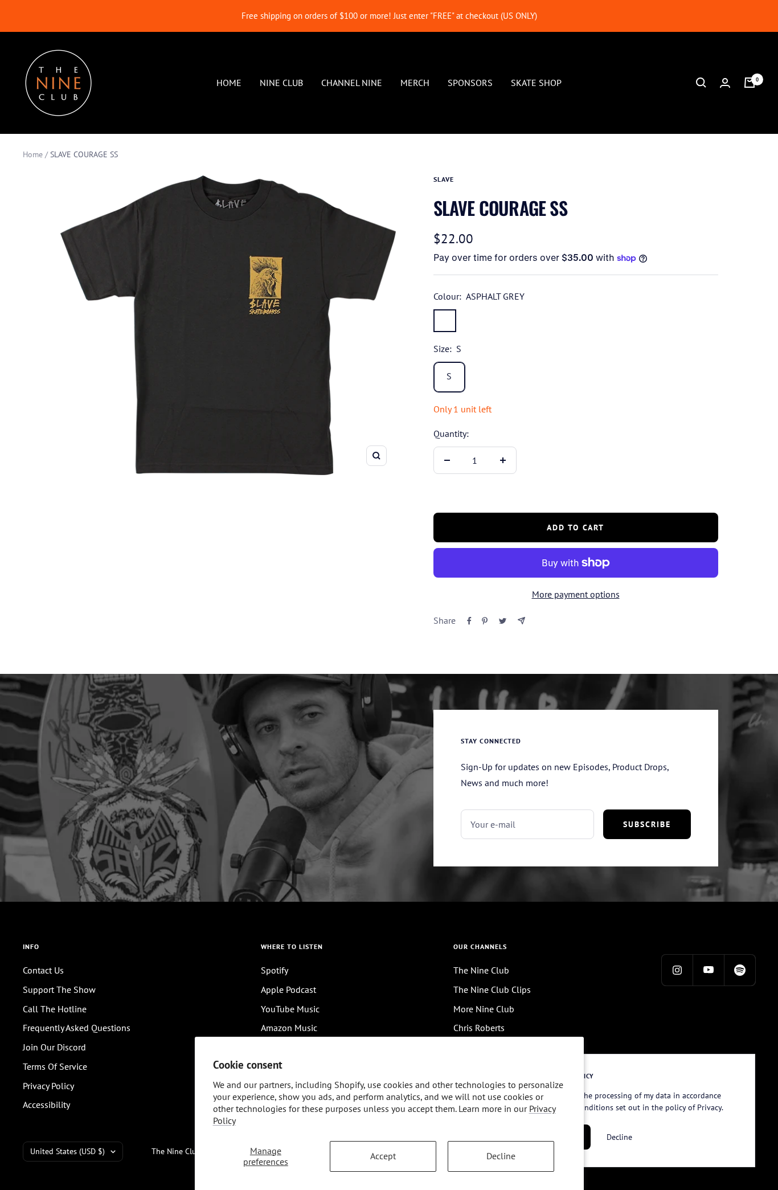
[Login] (725, 83)
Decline (500, 1156)
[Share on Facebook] (469, 621)
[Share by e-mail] (521, 620)
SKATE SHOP (536, 82)
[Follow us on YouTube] (708, 969)
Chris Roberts (479, 1027)
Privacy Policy (48, 1085)
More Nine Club (483, 1009)
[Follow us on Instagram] (677, 969)
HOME (228, 82)
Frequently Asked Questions (76, 1027)
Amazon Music (289, 1027)
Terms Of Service (55, 1066)
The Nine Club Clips (492, 989)
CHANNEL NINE (351, 82)
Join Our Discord (54, 1047)
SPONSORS (470, 82)
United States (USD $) (67, 1151)
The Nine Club (481, 970)
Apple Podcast (288, 989)
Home (33, 154)
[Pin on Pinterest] (485, 621)
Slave (443, 179)
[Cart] (749, 82)
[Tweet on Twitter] (502, 621)
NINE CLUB (281, 82)
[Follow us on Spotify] (739, 969)
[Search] (701, 82)
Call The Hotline (55, 1009)
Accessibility (46, 1104)
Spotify (274, 970)
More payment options (576, 594)
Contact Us (43, 970)
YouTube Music (290, 1009)
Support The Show (59, 989)
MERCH (414, 82)
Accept (383, 1156)
